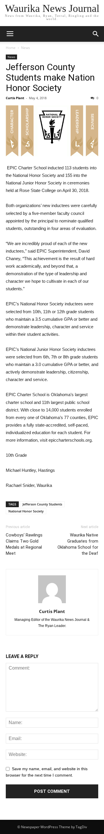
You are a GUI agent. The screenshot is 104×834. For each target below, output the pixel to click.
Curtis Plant (15, 98)
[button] (96, 34)
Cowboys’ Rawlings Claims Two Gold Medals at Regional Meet (24, 544)
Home (11, 47)
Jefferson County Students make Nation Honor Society (50, 77)
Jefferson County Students (42, 504)
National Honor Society (26, 511)
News (25, 47)
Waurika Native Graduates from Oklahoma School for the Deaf (77, 544)
